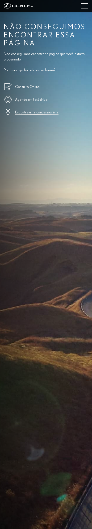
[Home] (18, 5)
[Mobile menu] (84, 5)
